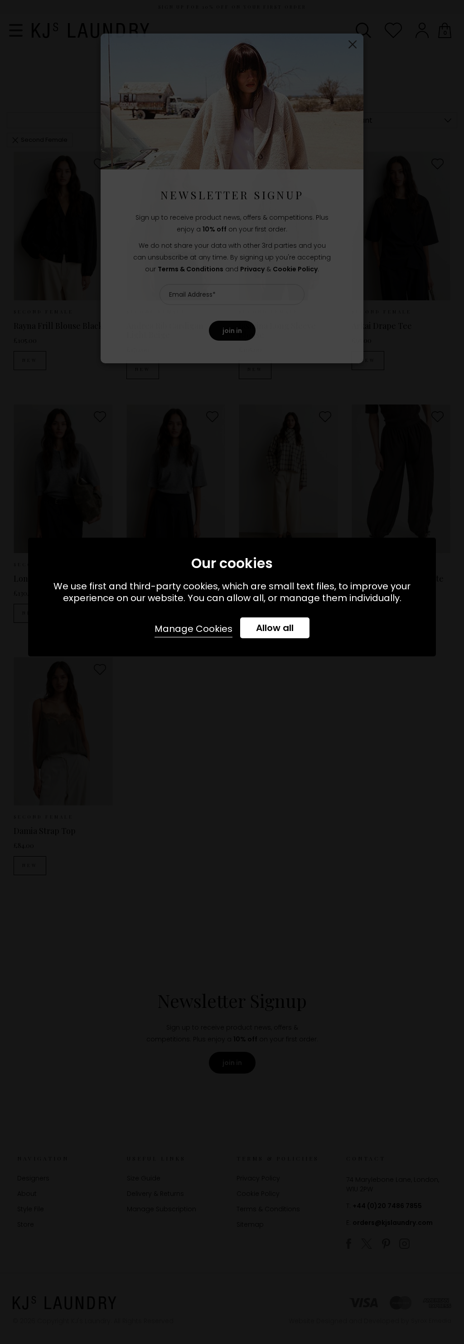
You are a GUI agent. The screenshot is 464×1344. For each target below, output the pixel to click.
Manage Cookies (193, 628)
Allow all (275, 627)
